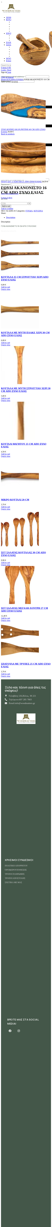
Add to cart (6, 206)
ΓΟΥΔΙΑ (20, 79)
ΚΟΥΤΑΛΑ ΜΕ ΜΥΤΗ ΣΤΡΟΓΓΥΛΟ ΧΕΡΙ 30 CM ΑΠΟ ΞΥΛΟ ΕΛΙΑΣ (25, 389)
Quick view (5, 289)
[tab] (28, 217)
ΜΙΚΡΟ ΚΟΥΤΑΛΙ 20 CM (15, 499)
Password (6, 184)
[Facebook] (10, 1031)
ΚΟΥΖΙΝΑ (11, 79)
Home (3, 79)
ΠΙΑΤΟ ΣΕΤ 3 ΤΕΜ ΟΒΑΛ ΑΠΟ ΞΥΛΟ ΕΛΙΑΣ (21, 182)
